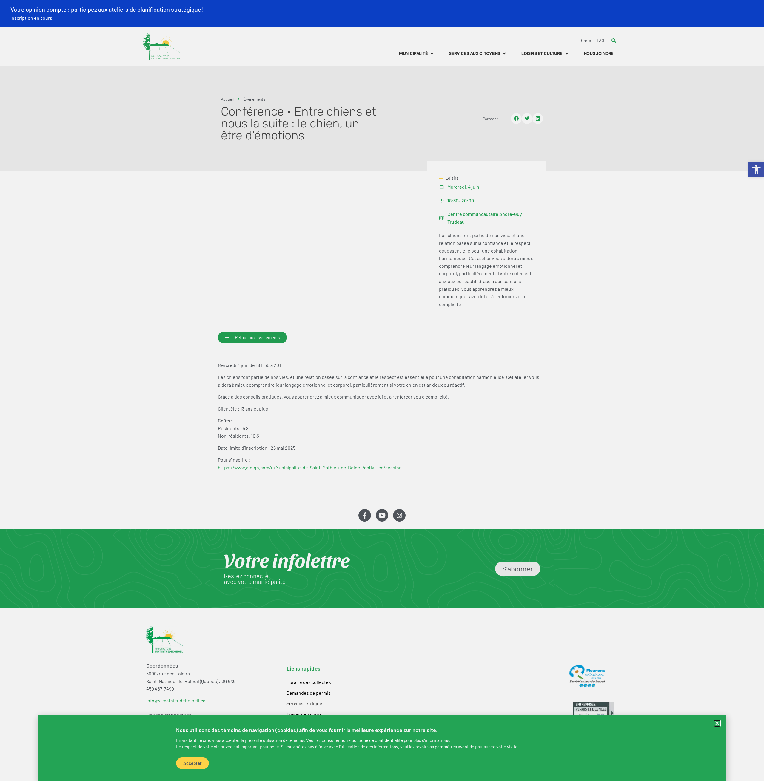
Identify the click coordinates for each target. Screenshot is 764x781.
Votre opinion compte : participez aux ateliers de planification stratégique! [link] (106, 9)
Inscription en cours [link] (31, 18)
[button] (717, 723)
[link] (377, 740)
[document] (382, 390)
